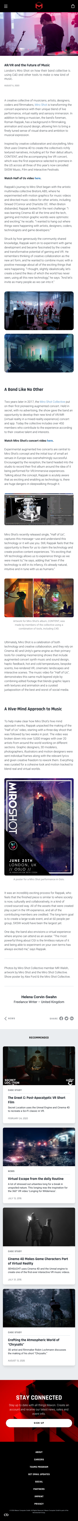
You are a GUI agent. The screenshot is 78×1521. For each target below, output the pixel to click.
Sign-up (39, 1423)
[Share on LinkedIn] (72, 1018)
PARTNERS (39, 1489)
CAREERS (39, 1459)
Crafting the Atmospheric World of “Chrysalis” (33, 1342)
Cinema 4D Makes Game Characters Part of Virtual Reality (38, 1261)
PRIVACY (39, 1504)
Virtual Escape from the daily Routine (35, 1178)
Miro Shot (41, 104)
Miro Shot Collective (52, 401)
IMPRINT (39, 1496)
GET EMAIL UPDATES (39, 1474)
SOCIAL (39, 1481)
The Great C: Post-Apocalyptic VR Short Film (36, 1100)
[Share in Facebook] (61, 1018)
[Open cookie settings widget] (6, 1515)
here (37, 178)
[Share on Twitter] (66, 1018)
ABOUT (38, 1452)
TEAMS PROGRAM (39, 1467)
